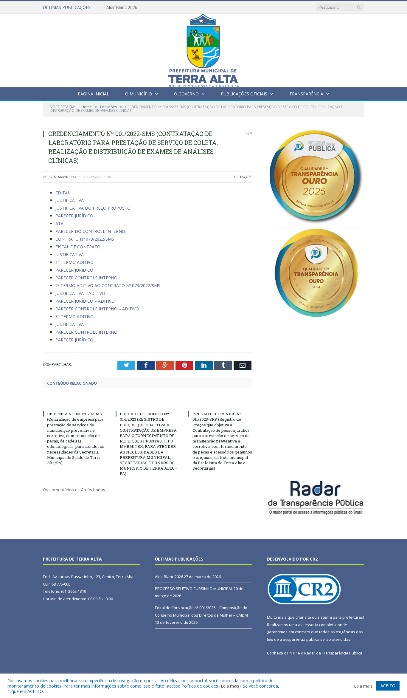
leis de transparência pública (293, 639)
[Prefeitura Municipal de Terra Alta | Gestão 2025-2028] (203, 49)
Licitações (243, 176)
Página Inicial (93, 94)
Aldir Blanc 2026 (121, 7)
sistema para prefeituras (340, 617)
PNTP (292, 653)
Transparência (306, 94)
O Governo (186, 94)
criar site (303, 617)
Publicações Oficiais (244, 94)
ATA (59, 223)
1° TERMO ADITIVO (74, 262)
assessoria (308, 624)
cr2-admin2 (60, 176)
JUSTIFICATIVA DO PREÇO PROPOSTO (93, 208)
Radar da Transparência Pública (333, 653)
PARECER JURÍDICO (74, 216)
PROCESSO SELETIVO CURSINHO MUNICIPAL (194, 588)
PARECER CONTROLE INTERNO (86, 278)
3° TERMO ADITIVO (74, 316)
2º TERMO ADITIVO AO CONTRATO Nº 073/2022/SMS (107, 285)
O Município (138, 94)
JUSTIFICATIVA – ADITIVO (80, 293)
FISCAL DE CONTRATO (77, 247)
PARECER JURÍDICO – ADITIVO (85, 301)
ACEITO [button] (387, 685)
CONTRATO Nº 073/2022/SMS (84, 239)
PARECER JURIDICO (74, 270)
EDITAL (62, 193)
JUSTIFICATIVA (69, 200)
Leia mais (230, 685)
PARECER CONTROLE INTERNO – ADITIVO (97, 309)
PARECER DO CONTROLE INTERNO (90, 231)
